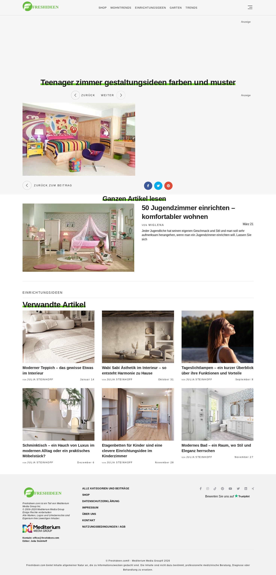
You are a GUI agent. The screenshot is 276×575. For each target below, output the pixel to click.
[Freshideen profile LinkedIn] (246, 488)
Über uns (89, 513)
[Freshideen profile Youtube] (231, 488)
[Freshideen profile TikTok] (215, 488)
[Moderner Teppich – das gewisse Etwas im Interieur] (58, 337)
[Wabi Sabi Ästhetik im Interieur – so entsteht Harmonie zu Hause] (138, 337)
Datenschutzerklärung (101, 501)
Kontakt (88, 520)
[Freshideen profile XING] (253, 488)
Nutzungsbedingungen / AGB (104, 526)
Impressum (90, 507)
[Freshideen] (41, 8)
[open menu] (250, 7)
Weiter (108, 95)
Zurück (87, 95)
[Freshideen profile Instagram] (208, 488)
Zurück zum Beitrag (52, 185)
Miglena (156, 224)
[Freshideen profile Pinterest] (223, 488)
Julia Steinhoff (40, 379)
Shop (103, 7)
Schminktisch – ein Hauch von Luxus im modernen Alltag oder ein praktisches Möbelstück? (58, 450)
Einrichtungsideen (150, 7)
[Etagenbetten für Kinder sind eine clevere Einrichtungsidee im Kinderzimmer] (138, 414)
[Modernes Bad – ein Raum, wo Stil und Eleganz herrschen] (217, 414)
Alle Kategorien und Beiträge (105, 488)
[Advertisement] (138, 46)
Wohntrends (120, 7)
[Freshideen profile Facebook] (201, 488)
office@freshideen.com (46, 538)
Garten (176, 7)
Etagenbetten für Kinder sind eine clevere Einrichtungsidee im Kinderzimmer (132, 450)
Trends (191, 7)
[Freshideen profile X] (239, 488)
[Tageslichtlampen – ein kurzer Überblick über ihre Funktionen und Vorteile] (217, 337)
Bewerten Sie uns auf (220, 496)
